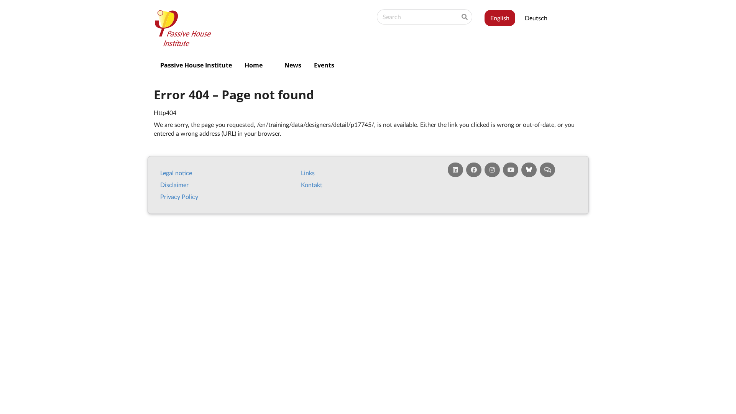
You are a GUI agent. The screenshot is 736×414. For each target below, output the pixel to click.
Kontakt (311, 184)
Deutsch (536, 17)
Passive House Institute (196, 65)
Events (324, 65)
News (292, 65)
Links (308, 172)
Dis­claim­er (174, 184)
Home (254, 65)
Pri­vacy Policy (179, 196)
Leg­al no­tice (176, 172)
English (499, 17)
